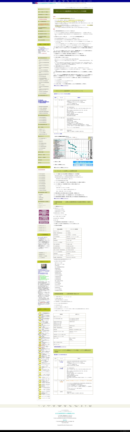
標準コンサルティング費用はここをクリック (61, 85)
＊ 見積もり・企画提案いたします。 (59, 164)
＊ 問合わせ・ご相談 (56, 161)
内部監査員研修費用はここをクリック (60, 346)
